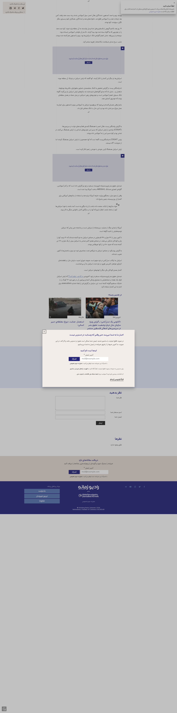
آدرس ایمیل (88, 355)
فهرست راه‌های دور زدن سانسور (79, 369)
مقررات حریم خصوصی (76, 364)
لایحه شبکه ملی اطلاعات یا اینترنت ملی (87, 374)
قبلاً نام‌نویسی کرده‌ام (117, 379)
